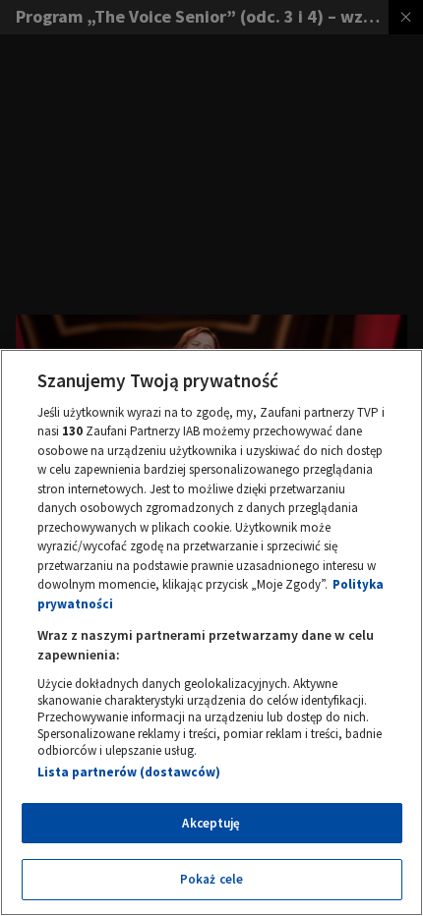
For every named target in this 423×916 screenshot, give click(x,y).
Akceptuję (211, 823)
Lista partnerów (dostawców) (128, 772)
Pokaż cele (211, 879)
